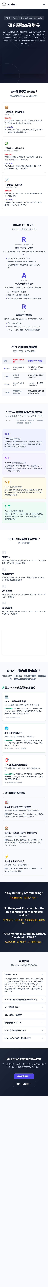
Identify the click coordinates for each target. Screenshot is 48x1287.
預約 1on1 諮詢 (23, 1084)
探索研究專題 (22, 1076)
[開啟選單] (44, 4)
